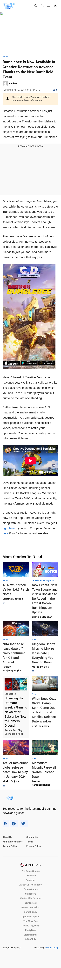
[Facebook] (14, 823)
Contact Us (32, 837)
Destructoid (31, 903)
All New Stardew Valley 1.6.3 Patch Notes (16, 589)
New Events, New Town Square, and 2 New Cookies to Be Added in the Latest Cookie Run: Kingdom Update (45, 598)
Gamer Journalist (30, 907)
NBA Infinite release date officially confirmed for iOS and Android (14, 653)
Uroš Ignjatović (40, 726)
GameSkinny (30, 912)
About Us (7, 837)
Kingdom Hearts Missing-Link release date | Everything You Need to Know (43, 653)
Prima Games (31, 889)
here (5, 533)
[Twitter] (24, 823)
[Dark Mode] (42, 6)
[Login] (55, 6)
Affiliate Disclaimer (12, 841)
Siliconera (30, 893)
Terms (29, 841)
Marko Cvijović (40, 666)
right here (9, 528)
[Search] (35, 6)
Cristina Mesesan (13, 598)
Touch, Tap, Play (30, 925)
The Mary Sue (30, 921)
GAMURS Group (51, 948)
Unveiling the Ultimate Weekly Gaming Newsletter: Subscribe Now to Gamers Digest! (16, 712)
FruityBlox (30, 930)
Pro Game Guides (30, 871)
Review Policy (10, 846)
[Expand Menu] (48, 6)
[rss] (6, 823)
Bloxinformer (30, 934)
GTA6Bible (30, 939)
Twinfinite (30, 875)
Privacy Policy (33, 846)
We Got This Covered (30, 898)
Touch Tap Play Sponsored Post (14, 732)
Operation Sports (30, 916)
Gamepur (30, 880)
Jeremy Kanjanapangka (12, 668)
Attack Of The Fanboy (30, 884)
